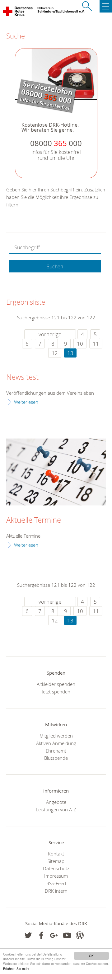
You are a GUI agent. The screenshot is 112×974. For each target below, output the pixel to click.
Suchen (55, 266)
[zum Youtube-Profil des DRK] (67, 935)
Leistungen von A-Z (56, 809)
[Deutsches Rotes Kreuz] (18, 12)
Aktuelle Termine (33, 520)
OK (91, 955)
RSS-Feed (56, 883)
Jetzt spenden (56, 691)
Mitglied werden (56, 736)
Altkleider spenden (56, 684)
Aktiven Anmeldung (56, 743)
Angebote (56, 802)
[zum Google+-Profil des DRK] (54, 935)
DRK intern (56, 891)
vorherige (50, 334)
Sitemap (56, 861)
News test (22, 377)
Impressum (56, 876)
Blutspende (56, 758)
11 (96, 343)
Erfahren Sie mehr (16, 968)
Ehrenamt (56, 751)
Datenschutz (56, 868)
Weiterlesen (26, 402)
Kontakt (56, 853)
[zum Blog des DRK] (80, 935)
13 (70, 353)
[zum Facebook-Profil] (28, 935)
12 (55, 353)
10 (80, 343)
